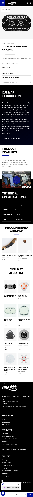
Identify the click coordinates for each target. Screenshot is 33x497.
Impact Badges (10, 43)
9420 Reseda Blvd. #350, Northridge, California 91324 (14, 407)
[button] (3, 3)
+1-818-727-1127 (25, 397)
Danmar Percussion (10, 54)
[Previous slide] (4, 252)
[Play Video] (16, 180)
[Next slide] (29, 252)
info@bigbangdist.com (12, 401)
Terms (24, 482)
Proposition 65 (25, 485)
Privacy (29, 482)
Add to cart (30, 495)
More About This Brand (12, 138)
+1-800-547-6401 (11, 397)
